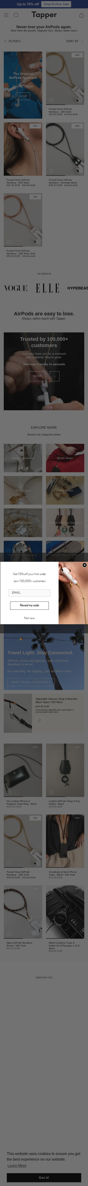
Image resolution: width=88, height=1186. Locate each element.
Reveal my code (29, 605)
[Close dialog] (85, 565)
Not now (29, 618)
